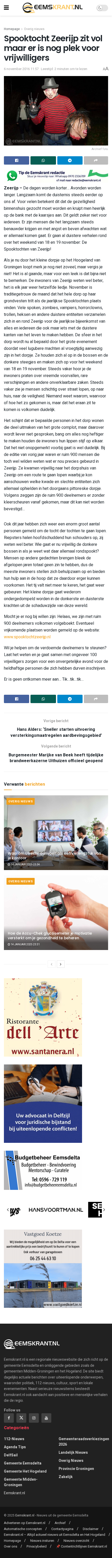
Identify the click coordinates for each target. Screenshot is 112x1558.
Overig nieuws (34, 29)
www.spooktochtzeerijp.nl (27, 637)
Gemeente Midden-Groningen (21, 1482)
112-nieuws (14, 1439)
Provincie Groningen (76, 1469)
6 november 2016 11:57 (21, 68)
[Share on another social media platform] (96, 160)
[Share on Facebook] (16, 160)
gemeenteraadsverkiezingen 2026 (84, 1441)
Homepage (12, 29)
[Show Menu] (6, 8)
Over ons (10, 1546)
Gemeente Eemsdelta (22, 1463)
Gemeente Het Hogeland (25, 1471)
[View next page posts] (61, 964)
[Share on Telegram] (70, 160)
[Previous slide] (8, 1210)
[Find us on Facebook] (9, 1418)
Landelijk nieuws (73, 1452)
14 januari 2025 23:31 (25, 944)
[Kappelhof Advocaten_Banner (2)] (43, 1103)
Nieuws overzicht (76, 1540)
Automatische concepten (23, 1528)
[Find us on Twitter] (21, 1418)
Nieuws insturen (42, 1540)
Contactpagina (62, 1528)
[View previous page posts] (51, 964)
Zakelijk (66, 1477)
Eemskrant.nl (14, 1493)
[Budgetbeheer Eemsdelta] (43, 1170)
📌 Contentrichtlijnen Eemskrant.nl (81, 1546)
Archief (60, 1522)
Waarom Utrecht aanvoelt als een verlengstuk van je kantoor (54, 856)
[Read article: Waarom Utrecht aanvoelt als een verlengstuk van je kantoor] (56, 832)
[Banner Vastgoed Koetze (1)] (43, 1268)
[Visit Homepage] (53, 8)
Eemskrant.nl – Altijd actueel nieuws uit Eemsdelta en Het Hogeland (54, 1534)
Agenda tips (15, 1447)
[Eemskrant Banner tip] (56, 176)
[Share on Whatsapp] (43, 160)
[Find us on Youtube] (46, 1418)
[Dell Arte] (43, 1017)
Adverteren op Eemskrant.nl (24, 1522)
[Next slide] (104, 1210)
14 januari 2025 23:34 (25, 864)
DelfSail (11, 1455)
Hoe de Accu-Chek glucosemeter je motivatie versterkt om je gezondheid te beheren (50, 936)
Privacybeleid (37, 1546)
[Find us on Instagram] (34, 1418)
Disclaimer (90, 1528)
